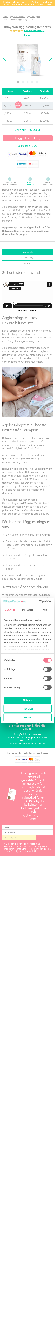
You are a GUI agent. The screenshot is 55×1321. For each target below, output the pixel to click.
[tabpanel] (27, 59)
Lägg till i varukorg (27, 138)
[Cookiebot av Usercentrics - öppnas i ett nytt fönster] (39, 602)
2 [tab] (23, 82)
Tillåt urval (27, 708)
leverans (30, 183)
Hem (5, 16)
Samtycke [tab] (10, 610)
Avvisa (27, 717)
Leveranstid (27, 263)
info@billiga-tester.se (27, 734)
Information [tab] (27, 610)
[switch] (47, 669)
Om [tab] (45, 610)
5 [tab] (37, 82)
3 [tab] (28, 82)
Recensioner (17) (27, 257)
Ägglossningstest (17, 16)
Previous (5, 58)
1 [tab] (18, 82)
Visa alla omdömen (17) (34, 30)
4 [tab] (32, 82)
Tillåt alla (27, 700)
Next (49, 58)
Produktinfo (27, 252)
